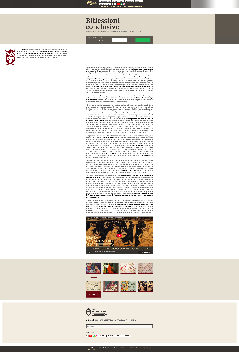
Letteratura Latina (101, 12)
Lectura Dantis (91, 12)
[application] (96, 40)
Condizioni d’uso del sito (136, 348)
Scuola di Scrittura (104, 10)
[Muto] (102, 40)
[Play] (87, 40)
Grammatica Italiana (92, 10)
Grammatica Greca (127, 10)
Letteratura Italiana (140, 10)
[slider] (105, 40)
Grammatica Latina (116, 10)
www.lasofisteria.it (121, 348)
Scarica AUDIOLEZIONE (119, 39)
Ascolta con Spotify (142, 39)
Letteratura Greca (113, 12)
